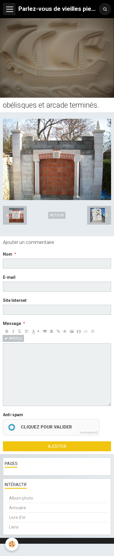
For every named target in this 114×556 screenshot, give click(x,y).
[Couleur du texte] (35, 331)
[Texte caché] (64, 331)
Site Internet (15, 300)
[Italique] (13, 331)
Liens (14, 527)
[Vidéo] (78, 331)
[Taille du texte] (26, 331)
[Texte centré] (51, 331)
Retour (57, 215)
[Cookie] (11, 544)
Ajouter (57, 446)
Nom (7, 254)
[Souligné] (19, 331)
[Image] (71, 331)
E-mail (9, 277)
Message (12, 323)
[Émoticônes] (92, 331)
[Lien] (58, 331)
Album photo (21, 498)
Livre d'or (17, 517)
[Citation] (44, 331)
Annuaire (17, 507)
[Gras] (6, 331)
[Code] (85, 331)
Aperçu (15, 338)
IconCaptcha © (88, 432)
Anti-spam (13, 414)
